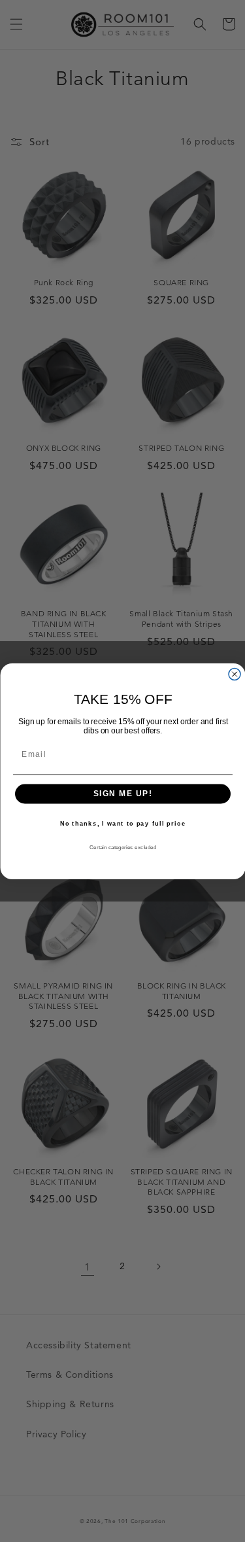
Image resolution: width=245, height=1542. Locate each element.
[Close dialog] (234, 674)
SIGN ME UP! (122, 794)
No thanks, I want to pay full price (122, 823)
